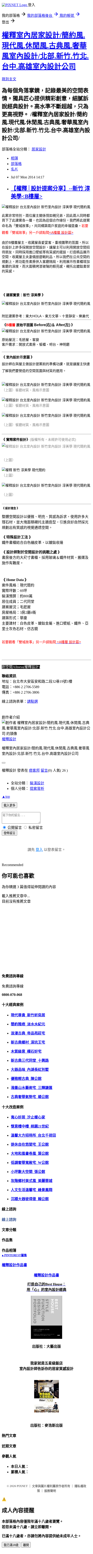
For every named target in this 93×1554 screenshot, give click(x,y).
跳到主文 (9, 79)
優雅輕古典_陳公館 (26, 1079)
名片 (14, 169)
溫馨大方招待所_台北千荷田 (33, 1135)
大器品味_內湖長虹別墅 (30, 1069)
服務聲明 (50, 1490)
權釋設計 (9, 739)
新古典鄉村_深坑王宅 (28, 1042)
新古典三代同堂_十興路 (30, 1060)
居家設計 (39, 149)
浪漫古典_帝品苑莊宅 (28, 1033)
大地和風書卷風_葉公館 (30, 1153)
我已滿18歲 (11, 1545)
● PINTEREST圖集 (14, 1255)
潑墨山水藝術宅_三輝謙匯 (31, 1088)
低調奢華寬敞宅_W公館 (30, 1163)
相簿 (14, 158)
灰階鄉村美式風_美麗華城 (31, 1181)
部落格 (16, 164)
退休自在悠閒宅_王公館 (30, 1144)
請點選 (32, 701)
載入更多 (9, 805)
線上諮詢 (9, 1220)
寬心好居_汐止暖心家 (28, 1117)
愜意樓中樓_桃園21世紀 (30, 1126)
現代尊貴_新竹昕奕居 (28, 1015)
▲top (6, 796)
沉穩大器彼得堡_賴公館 (30, 1199)
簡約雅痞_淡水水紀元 (28, 1024)
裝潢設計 (37, 783)
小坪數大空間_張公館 (28, 1172)
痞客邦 (34, 770)
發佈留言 (9, 833)
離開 (26, 1545)
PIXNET (22, 1486)
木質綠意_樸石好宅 (26, 1051)
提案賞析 (37, 789)
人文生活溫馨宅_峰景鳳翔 (31, 1190)
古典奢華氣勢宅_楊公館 (30, 1097)
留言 (44, 770)
